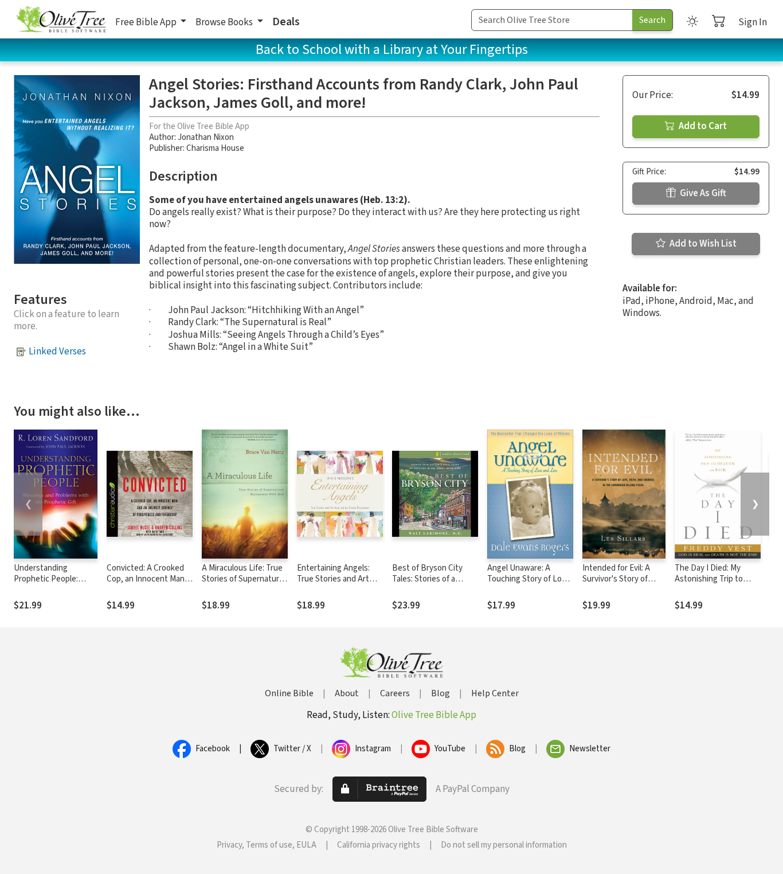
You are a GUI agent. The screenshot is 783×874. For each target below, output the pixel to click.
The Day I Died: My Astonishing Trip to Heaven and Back (709, 579)
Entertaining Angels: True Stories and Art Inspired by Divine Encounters (333, 584)
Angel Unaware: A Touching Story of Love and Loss (528, 579)
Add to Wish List (702, 244)
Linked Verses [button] (57, 351)
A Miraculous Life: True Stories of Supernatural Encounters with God (243, 579)
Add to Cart (702, 126)
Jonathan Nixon (206, 137)
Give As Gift (702, 193)
